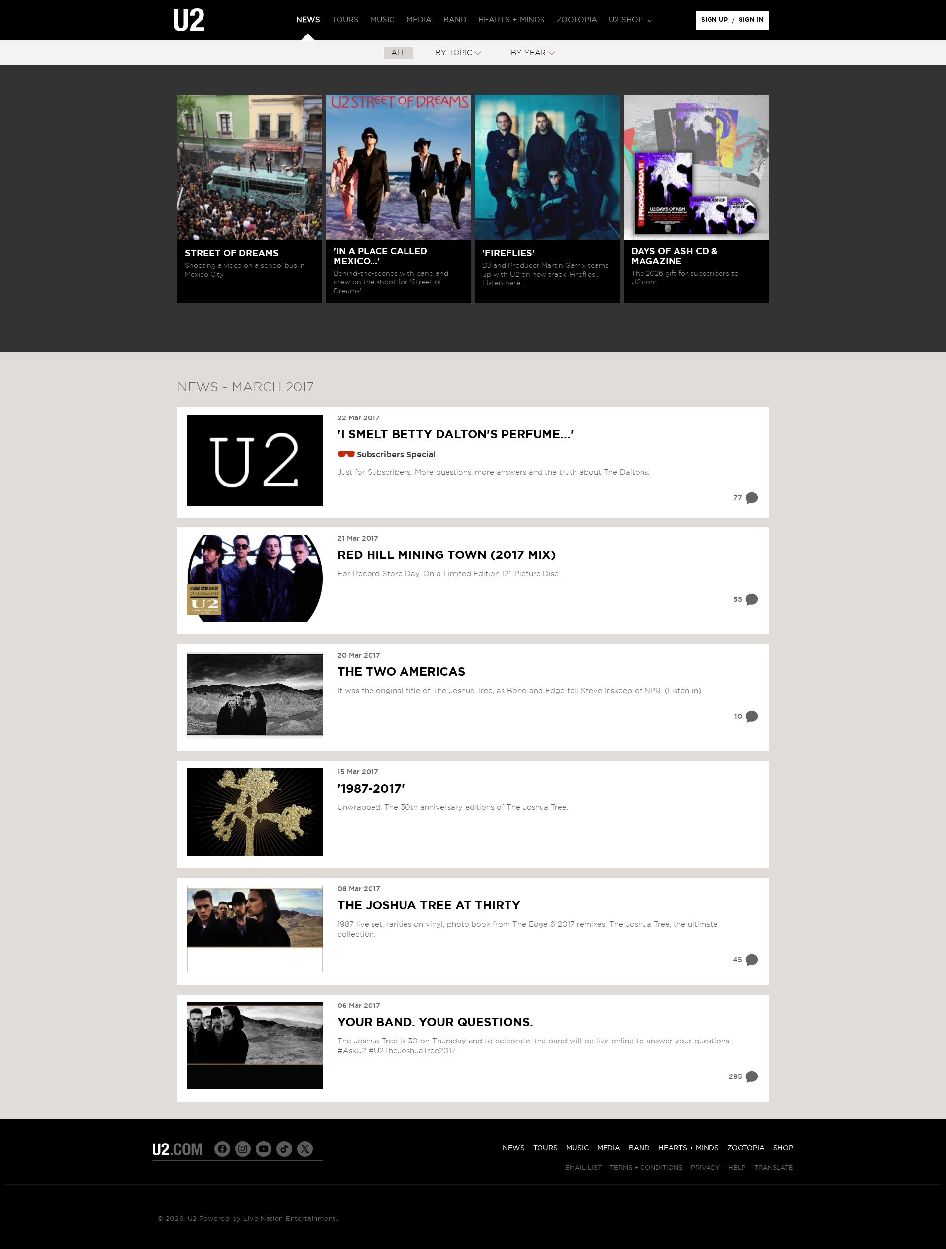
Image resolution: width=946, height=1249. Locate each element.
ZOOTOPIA (746, 1148)
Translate (773, 1168)
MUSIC (577, 1148)
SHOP (783, 1148)
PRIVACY (705, 1168)
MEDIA (608, 1148)
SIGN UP (716, 22)
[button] (629, 20)
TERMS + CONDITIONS (646, 1168)
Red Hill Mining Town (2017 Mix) (447, 555)
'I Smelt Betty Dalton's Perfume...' (456, 435)
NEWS (514, 1148)
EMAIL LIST (583, 1168)
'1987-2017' (371, 789)
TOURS (545, 1148)
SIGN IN (754, 22)
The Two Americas (401, 672)
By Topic (454, 53)
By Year (528, 53)
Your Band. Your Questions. (435, 1023)
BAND (639, 1148)
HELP (737, 1168)
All (398, 53)
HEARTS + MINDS (688, 1148)
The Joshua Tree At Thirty (429, 906)
